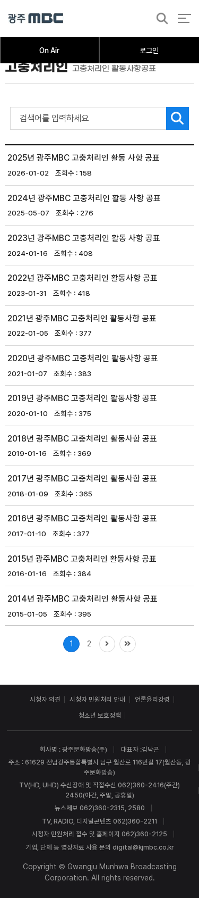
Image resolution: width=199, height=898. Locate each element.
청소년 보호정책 (100, 715)
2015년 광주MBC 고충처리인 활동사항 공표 (82, 558)
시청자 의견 (45, 699)
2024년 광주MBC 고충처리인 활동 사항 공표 (84, 198)
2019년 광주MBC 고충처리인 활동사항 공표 (82, 398)
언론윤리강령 (152, 699)
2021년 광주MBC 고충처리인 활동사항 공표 (82, 318)
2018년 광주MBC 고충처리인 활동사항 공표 (82, 438)
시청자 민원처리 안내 (97, 699)
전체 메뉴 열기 (184, 18)
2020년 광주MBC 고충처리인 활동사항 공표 (82, 358)
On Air (49, 50)
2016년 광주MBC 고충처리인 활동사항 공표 (82, 518)
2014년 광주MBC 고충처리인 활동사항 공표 (82, 599)
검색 (159, 18)
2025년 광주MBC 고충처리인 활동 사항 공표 (83, 158)
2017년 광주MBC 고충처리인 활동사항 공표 (82, 478)
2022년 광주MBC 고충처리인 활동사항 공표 (82, 278)
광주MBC (36, 18)
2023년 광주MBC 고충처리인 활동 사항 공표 (83, 238)
